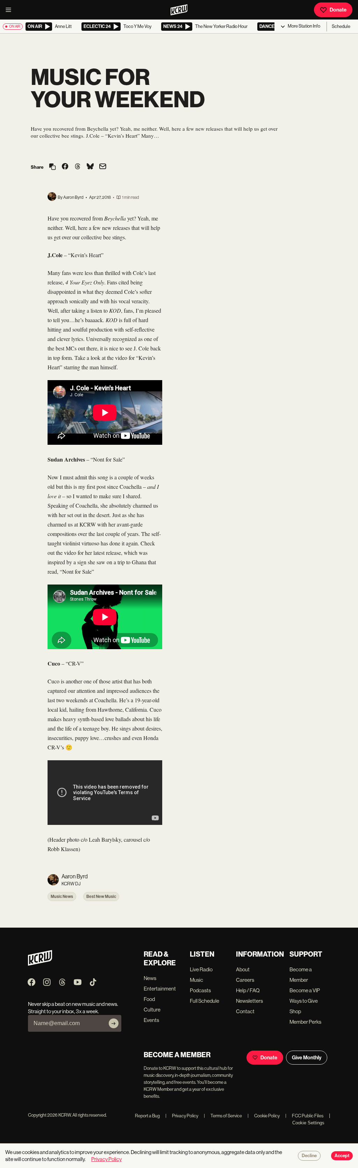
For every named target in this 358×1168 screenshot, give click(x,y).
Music (196, 980)
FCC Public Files (304, 1115)
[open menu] (10, 9)
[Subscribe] (114, 1023)
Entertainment (160, 989)
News (150, 978)
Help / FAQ (248, 990)
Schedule (341, 26)
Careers (245, 980)
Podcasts (200, 990)
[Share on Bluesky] (90, 167)
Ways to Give (303, 1001)
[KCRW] (40, 964)
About (243, 969)
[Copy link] (52, 167)
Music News (62, 896)
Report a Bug (147, 1115)
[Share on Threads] (77, 167)
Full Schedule (204, 1001)
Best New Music (101, 896)
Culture (152, 1010)
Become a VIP (304, 990)
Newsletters (249, 1001)
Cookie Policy (264, 1115)
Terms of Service (223, 1115)
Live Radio (201, 969)
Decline (309, 1156)
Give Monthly (306, 1057)
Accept (342, 1156)
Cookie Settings (308, 1122)
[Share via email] (102, 167)
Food (149, 999)
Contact (245, 1011)
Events (151, 1020)
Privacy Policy (181, 1115)
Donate (338, 10)
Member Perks (305, 1022)
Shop (295, 1011)
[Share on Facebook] (65, 167)
